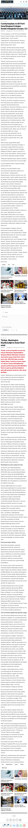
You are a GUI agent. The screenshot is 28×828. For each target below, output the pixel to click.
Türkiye (21, 764)
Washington (4, 767)
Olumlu (16, 764)
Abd (3, 764)
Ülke (13, 264)
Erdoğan (4, 264)
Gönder (5, 330)
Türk (9, 264)
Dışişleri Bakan (9, 764)
